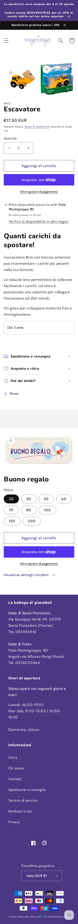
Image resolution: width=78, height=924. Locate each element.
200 (32, 521)
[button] (6, 40)
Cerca (12, 757)
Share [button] (14, 393)
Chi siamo (16, 768)
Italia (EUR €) (36, 876)
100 (47, 510)
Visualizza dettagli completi (27, 575)
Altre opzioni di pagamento (39, 192)
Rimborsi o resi (20, 811)
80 (28, 510)
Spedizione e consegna (27, 790)
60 (63, 499)
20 (11, 499)
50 (46, 499)
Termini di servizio (23, 800)
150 (12, 521)
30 (28, 499)
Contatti (15, 779)
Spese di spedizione (37, 126)
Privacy (14, 822)
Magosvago (24, 916)
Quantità (10, 138)
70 (11, 510)
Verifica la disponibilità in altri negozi (39, 221)
